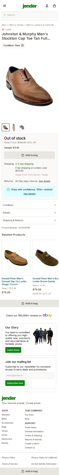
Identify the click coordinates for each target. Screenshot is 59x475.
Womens (6, 414)
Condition (8, 205)
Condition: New (11, 45)
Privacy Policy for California (44, 457)
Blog (27, 419)
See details (44, 181)
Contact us (30, 447)
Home (4, 435)
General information (34, 431)
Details (6, 212)
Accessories (7, 423)
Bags (4, 427)
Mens (4, 419)
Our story (29, 414)
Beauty (5, 443)
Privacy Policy (8, 457)
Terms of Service (9, 464)
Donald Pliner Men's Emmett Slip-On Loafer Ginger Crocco (14, 281)
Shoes (5, 431)
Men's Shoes (16, 24)
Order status (31, 427)
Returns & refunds (33, 439)
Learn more (13, 350)
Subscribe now (15, 383)
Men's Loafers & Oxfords (40, 24)
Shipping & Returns (13, 220)
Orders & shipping (33, 435)
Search (11, 14)
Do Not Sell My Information (43, 464)
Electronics (7, 439)
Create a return (32, 443)
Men (4, 24)
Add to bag (31, 155)
